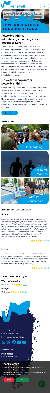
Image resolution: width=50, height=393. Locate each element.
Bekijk (25, 285)
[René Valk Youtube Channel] (24, 343)
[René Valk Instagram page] (9, 343)
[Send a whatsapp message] (3, 343)
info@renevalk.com (9, 333)
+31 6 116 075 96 (8, 330)
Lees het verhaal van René (12, 337)
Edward (46, 241)
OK (22, 380)
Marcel (46, 268)
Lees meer (9, 113)
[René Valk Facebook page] (14, 343)
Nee (9, 380)
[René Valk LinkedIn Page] (19, 343)
